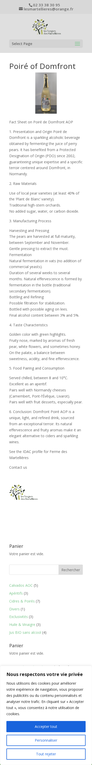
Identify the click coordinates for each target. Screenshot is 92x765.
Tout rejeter (46, 754)
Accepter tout (46, 726)
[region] (46, 715)
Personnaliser (46, 740)
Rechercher (70, 569)
